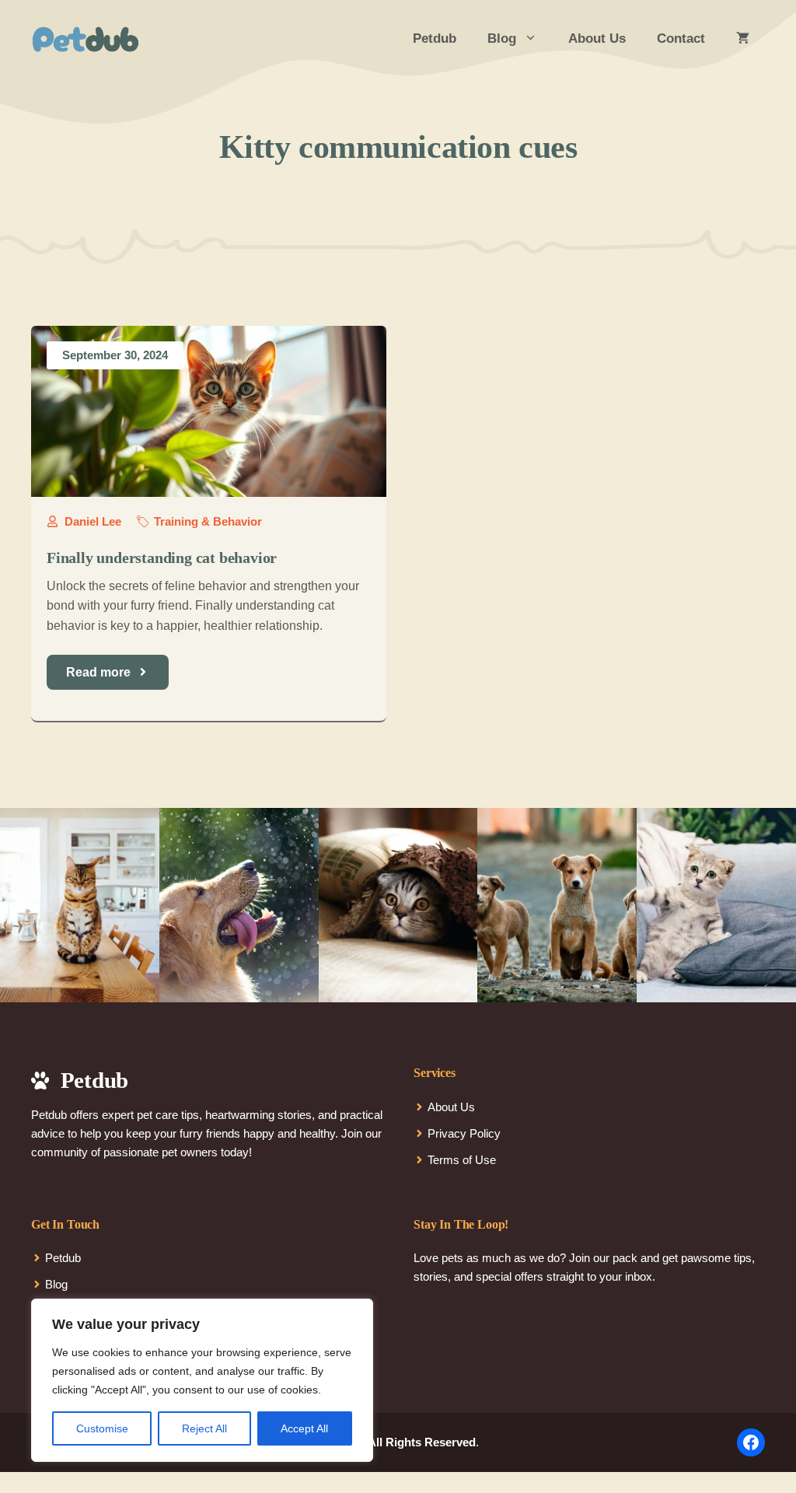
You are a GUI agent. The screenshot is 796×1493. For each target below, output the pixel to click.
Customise (102, 1428)
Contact (681, 38)
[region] (202, 1380)
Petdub (434, 38)
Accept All (304, 1428)
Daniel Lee (93, 521)
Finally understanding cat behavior (162, 557)
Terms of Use (462, 1159)
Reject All (204, 1428)
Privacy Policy (464, 1133)
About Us (597, 38)
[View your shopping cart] (743, 39)
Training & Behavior (208, 521)
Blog (501, 38)
